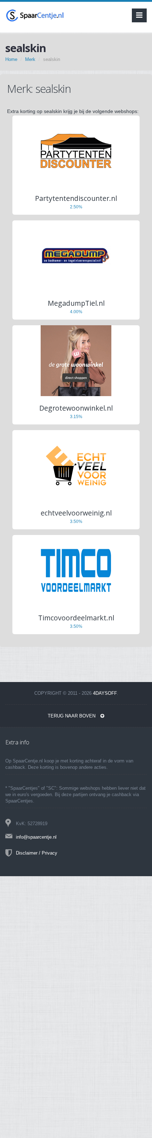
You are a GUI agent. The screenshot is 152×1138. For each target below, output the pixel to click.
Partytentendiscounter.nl (76, 198)
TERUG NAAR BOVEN (72, 716)
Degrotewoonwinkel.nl (76, 408)
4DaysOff (105, 693)
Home (11, 59)
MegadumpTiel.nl (76, 303)
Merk (30, 59)
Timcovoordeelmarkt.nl (76, 617)
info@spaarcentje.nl (36, 837)
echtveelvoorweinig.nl (76, 513)
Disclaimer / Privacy (36, 853)
